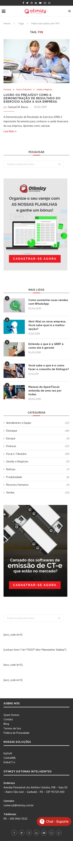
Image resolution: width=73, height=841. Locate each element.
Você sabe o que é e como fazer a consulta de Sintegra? (48, 367)
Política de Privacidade (16, 732)
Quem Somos (11, 714)
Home (7, 23)
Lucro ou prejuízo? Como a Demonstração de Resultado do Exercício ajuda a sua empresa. (32, 98)
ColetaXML (10, 757)
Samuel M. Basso (18, 106)
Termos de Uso (12, 728)
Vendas (37, 492)
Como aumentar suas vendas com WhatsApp (48, 301)
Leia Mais (9, 131)
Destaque (37, 430)
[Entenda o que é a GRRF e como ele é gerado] (14, 349)
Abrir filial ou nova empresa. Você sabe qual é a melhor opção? (47, 325)
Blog (6, 723)
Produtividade (37, 477)
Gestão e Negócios (44, 89)
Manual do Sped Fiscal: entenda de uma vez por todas (44, 390)
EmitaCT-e (9, 762)
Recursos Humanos (37, 484)
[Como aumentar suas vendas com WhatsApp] (14, 305)
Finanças (7, 89)
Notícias (37, 469)
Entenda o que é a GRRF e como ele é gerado (46, 345)
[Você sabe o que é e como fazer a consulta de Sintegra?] (14, 371)
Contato (8, 719)
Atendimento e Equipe (37, 422)
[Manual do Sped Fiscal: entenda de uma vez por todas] (14, 392)
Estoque (37, 438)
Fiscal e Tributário (24, 89)
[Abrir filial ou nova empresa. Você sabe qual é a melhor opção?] (14, 327)
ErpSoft (8, 753)
